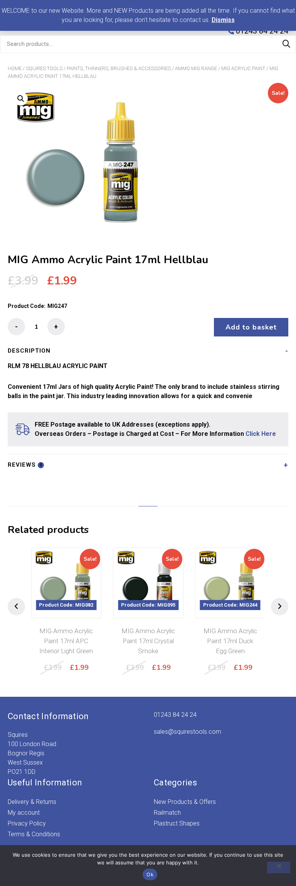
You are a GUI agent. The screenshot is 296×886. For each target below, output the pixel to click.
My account (24, 812)
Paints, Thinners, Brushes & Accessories (119, 68)
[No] (278, 867)
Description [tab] (29, 350)
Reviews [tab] (25, 464)
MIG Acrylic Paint (243, 68)
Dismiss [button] (223, 20)
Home (15, 68)
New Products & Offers (185, 801)
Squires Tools (44, 68)
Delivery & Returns (32, 801)
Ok (149, 874)
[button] (21, 99)
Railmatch (167, 812)
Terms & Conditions (34, 834)
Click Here (261, 433)
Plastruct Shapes (177, 823)
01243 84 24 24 (175, 714)
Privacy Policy (27, 823)
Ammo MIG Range (196, 68)
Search (286, 44)
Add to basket (251, 327)
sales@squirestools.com (187, 731)
